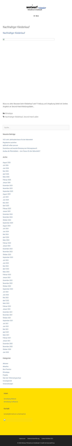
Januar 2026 (6, 183)
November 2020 (7, 346)
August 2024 (6, 226)
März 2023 (6, 272)
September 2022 (8, 289)
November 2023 (7, 252)
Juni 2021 (6, 326)
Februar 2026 (7, 180)
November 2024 (7, 217)
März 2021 (6, 335)
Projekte (5, 375)
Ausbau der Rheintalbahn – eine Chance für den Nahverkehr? (21, 151)
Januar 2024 (6, 246)
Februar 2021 (7, 338)
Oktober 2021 (7, 318)
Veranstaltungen (8, 384)
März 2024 (6, 240)
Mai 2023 (6, 266)
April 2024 (6, 237)
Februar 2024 (7, 243)
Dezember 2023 (7, 249)
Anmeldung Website (10, 399)
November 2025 (7, 188)
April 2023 (6, 269)
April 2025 (6, 206)
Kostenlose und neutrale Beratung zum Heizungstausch (20, 148)
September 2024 (8, 223)
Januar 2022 (6, 309)
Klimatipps (9, 113)
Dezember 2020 (7, 343)
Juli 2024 (5, 229)
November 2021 (7, 315)
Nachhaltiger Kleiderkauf (14, 33)
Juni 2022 (6, 295)
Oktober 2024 (7, 220)
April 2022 (6, 300)
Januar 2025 (6, 211)
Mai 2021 (6, 329)
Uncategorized (7, 381)
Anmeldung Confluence (11, 402)
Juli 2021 (5, 323)
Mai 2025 (6, 203)
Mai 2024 (6, 234)
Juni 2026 (6, 168)
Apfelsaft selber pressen (10, 145)
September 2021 (8, 320)
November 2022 (7, 283)
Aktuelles (6, 366)
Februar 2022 (7, 306)
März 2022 (6, 303)
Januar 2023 (6, 277)
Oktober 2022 (7, 286)
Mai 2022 (6, 297)
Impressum (22, 438)
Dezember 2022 (7, 280)
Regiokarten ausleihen (9, 142)
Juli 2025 (5, 197)
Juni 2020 (6, 352)
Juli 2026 (5, 165)
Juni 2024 (6, 231)
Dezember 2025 (7, 185)
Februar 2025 (7, 208)
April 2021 (6, 332)
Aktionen (5, 363)
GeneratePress (50, 443)
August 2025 (6, 194)
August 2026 (6, 162)
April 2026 (6, 174)
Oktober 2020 (7, 349)
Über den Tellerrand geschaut (12, 378)
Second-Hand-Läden (31, 117)
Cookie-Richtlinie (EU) (47, 438)
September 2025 (8, 191)
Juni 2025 (6, 200)
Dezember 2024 (7, 214)
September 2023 (8, 257)
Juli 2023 (5, 260)
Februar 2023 (7, 274)
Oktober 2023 (7, 254)
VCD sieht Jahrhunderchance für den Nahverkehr (18, 140)
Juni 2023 (6, 263)
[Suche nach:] (36, 128)
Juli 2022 (5, 292)
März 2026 (6, 177)
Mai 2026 (6, 171)
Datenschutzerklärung (33, 438)
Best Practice (7, 369)
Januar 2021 (6, 341)
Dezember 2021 (7, 312)
